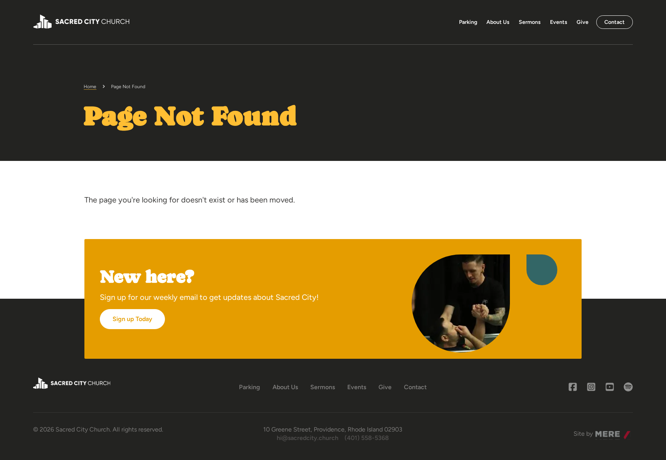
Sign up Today (132, 319)
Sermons (530, 22)
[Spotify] (628, 386)
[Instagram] (591, 386)
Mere (602, 431)
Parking (468, 22)
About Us (498, 22)
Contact (614, 22)
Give (583, 22)
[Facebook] (572, 386)
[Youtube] (609, 386)
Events (558, 22)
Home (90, 86)
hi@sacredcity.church (307, 438)
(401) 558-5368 (367, 438)
